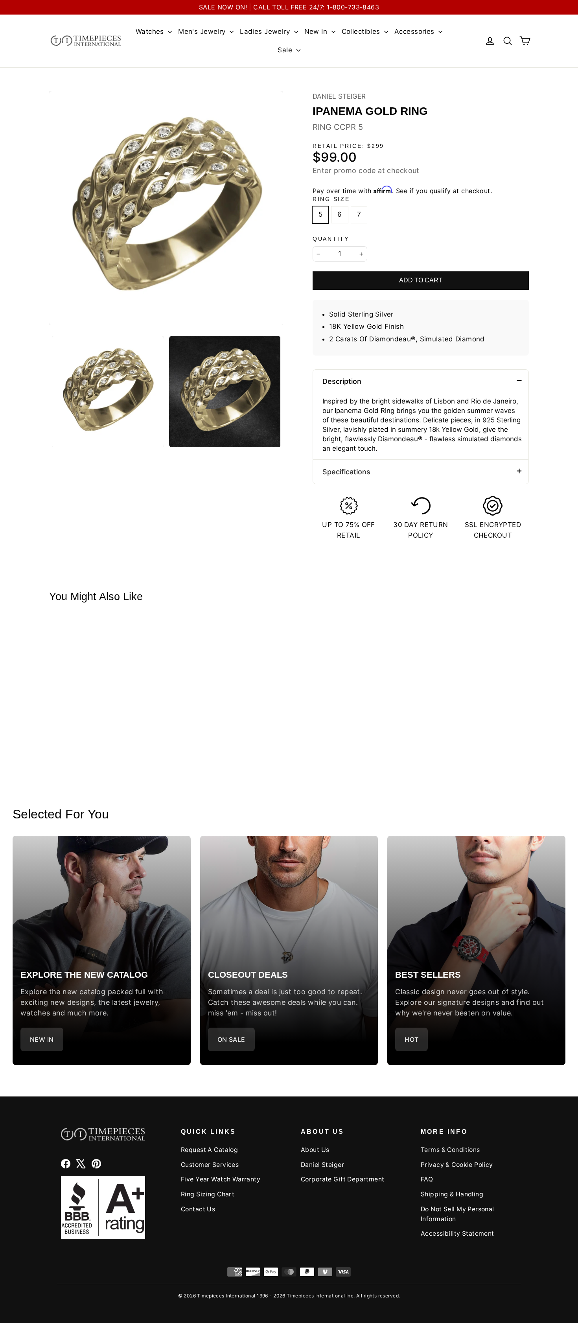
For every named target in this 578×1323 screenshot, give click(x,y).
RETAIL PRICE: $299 (348, 146)
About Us (315, 1149)
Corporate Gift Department (343, 1179)
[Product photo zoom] (166, 208)
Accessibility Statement (457, 1233)
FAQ (427, 1179)
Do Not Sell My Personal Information (457, 1214)
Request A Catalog (209, 1149)
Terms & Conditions (450, 1149)
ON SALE (231, 1039)
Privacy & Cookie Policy (457, 1164)
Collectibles (362, 31)
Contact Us (198, 1209)
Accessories (415, 31)
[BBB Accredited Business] (103, 1207)
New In (316, 31)
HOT (411, 1039)
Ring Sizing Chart (207, 1194)
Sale (286, 50)
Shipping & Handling (452, 1194)
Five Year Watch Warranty (220, 1179)
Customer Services (210, 1164)
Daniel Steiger (339, 96)
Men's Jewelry (203, 31)
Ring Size (331, 199)
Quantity (331, 239)
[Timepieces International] (86, 41)
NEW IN (42, 1039)
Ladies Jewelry (266, 31)
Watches (151, 31)
